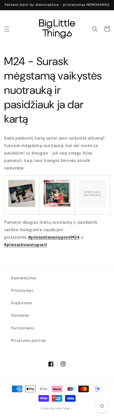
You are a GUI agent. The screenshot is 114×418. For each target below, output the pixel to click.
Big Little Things (60, 408)
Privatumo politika (28, 340)
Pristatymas (22, 290)
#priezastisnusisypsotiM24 (54, 237)
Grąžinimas (21, 303)
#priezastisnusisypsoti (25, 244)
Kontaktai (20, 315)
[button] (7, 29)
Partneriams (22, 328)
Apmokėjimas (24, 278)
